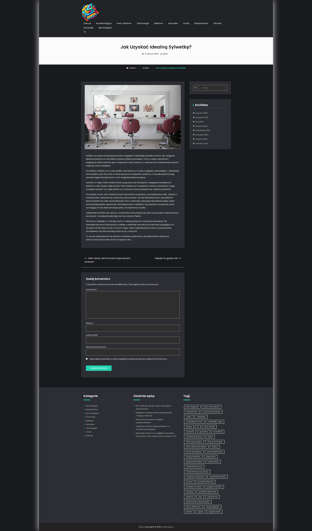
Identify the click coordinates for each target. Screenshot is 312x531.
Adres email (92, 335)
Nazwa (90, 323)
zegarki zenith (214, 512)
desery (189, 426)
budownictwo (192, 411)
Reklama (158, 23)
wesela (189, 512)
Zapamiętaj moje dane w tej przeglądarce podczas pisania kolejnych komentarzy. (128, 359)
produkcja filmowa (206, 481)
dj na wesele (209, 426)
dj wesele (190, 431)
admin (165, 53)
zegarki (200, 512)
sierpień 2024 (201, 139)
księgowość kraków (194, 461)
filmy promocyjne (214, 441)
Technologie (143, 23)
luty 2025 (199, 121)
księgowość (211, 456)
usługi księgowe (212, 507)
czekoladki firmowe (194, 421)
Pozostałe (88, 27)
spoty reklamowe (193, 507)
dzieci (210, 436)
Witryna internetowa (96, 347)
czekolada (201, 416)
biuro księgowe (192, 406)
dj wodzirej (217, 431)
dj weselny (203, 431)
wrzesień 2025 (201, 117)
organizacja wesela (218, 476)
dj (198, 426)
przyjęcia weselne (214, 486)
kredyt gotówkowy (194, 451)
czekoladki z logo (215, 421)
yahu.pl (87, 23)
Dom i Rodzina (124, 23)
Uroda (186, 23)
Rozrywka (173, 23)
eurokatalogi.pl (104, 23)
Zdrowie (217, 23)
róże (200, 497)
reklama (189, 497)
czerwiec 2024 (201, 143)
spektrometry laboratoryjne (198, 502)
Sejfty (141, 527)
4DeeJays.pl (168, 527)
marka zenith (213, 461)
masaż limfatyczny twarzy (197, 471)
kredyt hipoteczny (214, 451)
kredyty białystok (193, 456)
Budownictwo (201, 23)
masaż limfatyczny (194, 466)
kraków (215, 446)
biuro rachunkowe (211, 406)
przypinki (189, 492)
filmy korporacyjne (194, 441)
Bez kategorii (105, 27)
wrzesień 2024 (201, 134)
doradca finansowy (194, 436)
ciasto (188, 416)
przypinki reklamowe (207, 492)
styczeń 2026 (201, 113)
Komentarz (92, 289)
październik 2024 (202, 130)
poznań (189, 481)
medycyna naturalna (195, 476)
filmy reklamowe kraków (196, 446)
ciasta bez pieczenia (211, 411)
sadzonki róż (212, 497)
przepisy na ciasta (193, 486)
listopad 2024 (201, 126)
